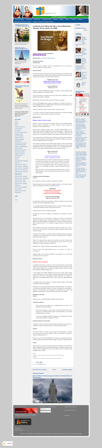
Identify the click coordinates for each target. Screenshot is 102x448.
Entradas (43, 408)
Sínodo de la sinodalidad (20, 187)
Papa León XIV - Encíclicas (21, 171)
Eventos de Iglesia (19, 19)
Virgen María (18, 192)
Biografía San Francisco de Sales (22, 21)
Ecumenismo (18, 130)
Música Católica (18, 155)
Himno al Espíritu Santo (84, 84)
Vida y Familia (18, 188)
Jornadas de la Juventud (20, 143)
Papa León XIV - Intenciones (21, 178)
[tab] (79, 95)
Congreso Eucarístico (20, 126)
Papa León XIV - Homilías (21, 176)
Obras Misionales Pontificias (21, 160)
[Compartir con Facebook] (41, 362)
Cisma (16, 125)
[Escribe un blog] (38, 362)
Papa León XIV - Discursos (21, 169)
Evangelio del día (42, 364)
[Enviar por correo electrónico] (36, 362)
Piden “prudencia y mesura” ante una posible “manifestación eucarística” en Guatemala (81, 133)
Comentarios (44, 411)
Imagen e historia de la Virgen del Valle (43, 21)
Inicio (54, 369)
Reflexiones (37, 19)
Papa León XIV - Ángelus (21, 183)
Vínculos (73, 19)
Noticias (55, 19)
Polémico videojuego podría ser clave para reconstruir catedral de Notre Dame (81, 159)
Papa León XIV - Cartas (20, 164)
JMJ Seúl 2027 (18, 141)
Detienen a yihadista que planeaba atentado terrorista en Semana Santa (81, 164)
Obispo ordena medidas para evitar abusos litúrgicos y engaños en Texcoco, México (81, 139)
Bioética (17, 123)
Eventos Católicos (19, 135)
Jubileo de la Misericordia (21, 146)
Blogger (80, 433)
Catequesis (29, 19)
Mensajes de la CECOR (20, 150)
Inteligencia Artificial (19, 139)
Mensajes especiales (20, 151)
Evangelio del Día (46, 19)
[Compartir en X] (39, 362)
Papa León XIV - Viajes (20, 181)
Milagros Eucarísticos (20, 153)
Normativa (17, 157)
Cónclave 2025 (18, 128)
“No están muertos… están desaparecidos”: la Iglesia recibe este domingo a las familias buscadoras (81, 127)
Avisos (16, 121)
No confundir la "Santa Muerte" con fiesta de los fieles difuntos (81, 176)
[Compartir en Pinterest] (42, 362)
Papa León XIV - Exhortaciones (19, 174)
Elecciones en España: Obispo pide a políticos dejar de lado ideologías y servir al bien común (81, 153)
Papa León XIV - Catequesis (21, 166)
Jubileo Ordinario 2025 (20, 144)
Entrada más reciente (39, 369)
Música (61, 19)
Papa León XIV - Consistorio (21, 168)
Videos (67, 19)
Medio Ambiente (18, 148)
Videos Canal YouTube (20, 190)
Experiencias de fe (19, 137)
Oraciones (17, 162)
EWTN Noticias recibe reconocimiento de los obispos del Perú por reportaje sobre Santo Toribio (81, 146)
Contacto (80, 19)
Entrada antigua (67, 369)
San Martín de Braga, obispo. (48, 58)
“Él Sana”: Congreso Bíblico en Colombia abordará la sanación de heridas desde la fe (81, 120)
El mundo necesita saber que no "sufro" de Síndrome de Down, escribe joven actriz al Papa (81, 171)
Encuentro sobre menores (21, 132)
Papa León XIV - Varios (20, 180)
